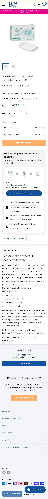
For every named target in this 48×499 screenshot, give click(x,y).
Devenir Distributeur (24, 398)
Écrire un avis (24, 363)
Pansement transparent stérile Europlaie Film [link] (21, 224)
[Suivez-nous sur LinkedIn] (8, 472)
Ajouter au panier (24, 143)
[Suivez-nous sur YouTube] (4, 472)
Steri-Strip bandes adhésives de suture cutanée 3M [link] (25, 215)
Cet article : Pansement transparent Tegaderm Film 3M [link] (24, 203)
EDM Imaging (7, 86)
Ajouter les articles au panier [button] (24, 193)
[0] (43, 4)
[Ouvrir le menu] (3, 5)
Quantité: (6, 113)
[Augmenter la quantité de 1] (26, 113)
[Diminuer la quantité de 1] (14, 113)
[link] (10, 173)
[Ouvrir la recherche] (34, 4)
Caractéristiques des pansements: (19, 93)
